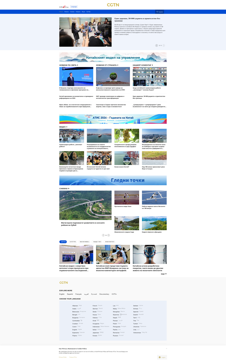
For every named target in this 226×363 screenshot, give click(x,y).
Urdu (136, 329)
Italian (97, 329)
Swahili (138, 315)
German (98, 309)
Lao (116, 306)
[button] (156, 45)
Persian (117, 321)
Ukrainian (139, 327)
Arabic (76, 309)
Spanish (138, 312)
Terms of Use (73, 357)
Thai (136, 321)
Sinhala (137, 309)
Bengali (76, 315)
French (97, 306)
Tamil (136, 318)
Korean (97, 335)
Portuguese (119, 327)
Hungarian (98, 324)
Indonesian (101, 327)
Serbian (138, 306)
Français (78, 294)
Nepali (117, 318)
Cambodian (77, 321)
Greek (97, 312)
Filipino (77, 335)
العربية (86, 294)
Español (70, 294)
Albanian (77, 306)
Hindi (96, 321)
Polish (117, 324)
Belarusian (79, 312)
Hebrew (97, 318)
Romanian (118, 332)
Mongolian (119, 312)
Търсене (160, 12)
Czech (76, 327)
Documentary (104, 294)
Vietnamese (140, 332)
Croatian (77, 324)
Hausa (97, 315)
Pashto (117, 329)
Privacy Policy (63, 357)
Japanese (98, 332)
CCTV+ (114, 294)
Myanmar (120, 315)
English (61, 294)
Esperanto (78, 332)
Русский (94, 294)
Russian (118, 335)
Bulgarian (78, 318)
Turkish (137, 324)
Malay (119, 309)
